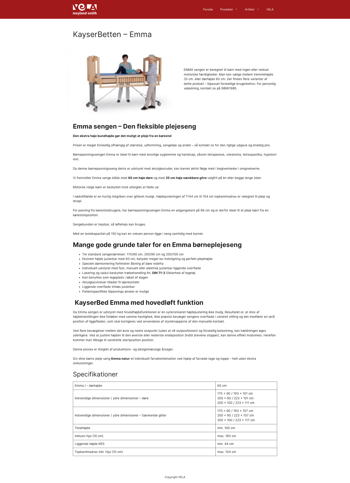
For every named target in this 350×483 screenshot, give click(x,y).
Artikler (250, 9)
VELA (270, 9)
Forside (208, 9)
